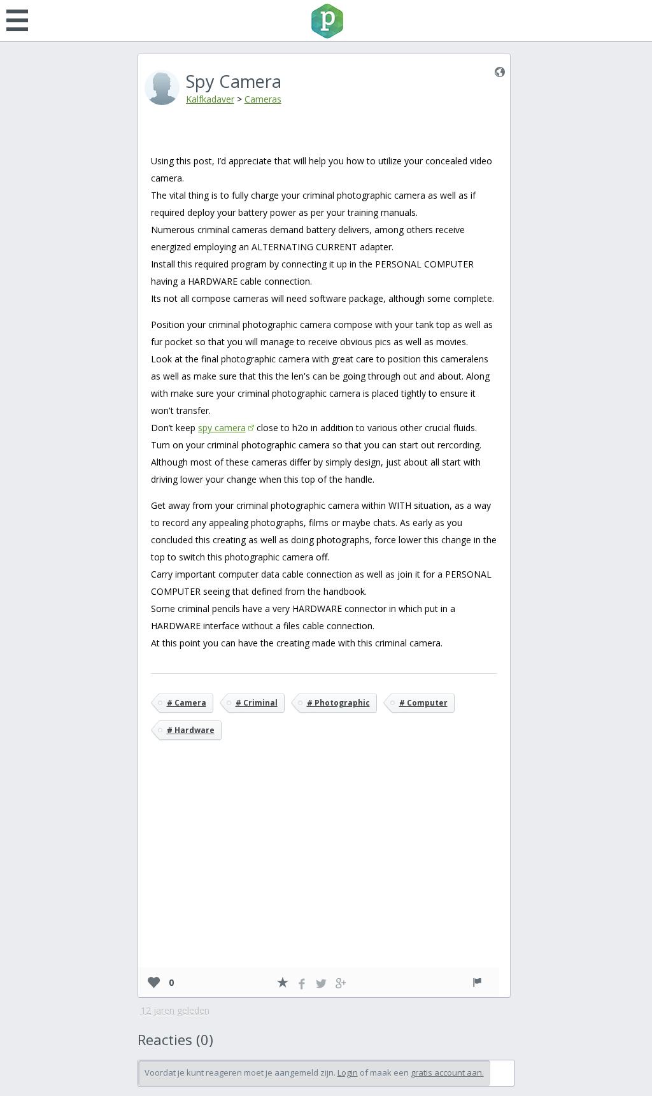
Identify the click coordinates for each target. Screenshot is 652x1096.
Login (347, 1072)
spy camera (222, 428)
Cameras (262, 99)
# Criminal (257, 702)
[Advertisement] (324, 872)
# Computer (423, 702)
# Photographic (338, 702)
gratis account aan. (447, 1072)
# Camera (186, 702)
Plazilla (326, 21)
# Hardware (191, 730)
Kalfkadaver (210, 99)
